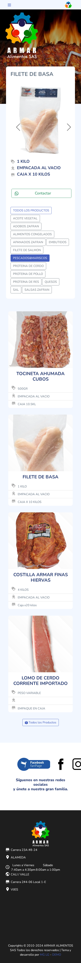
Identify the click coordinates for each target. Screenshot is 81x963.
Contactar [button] (43, 193)
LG (47, 955)
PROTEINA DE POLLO (28, 274)
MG (42, 955)
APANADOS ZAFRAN (28, 242)
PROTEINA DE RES (26, 282)
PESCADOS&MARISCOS (30, 258)
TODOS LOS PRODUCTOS (31, 210)
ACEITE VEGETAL (25, 218)
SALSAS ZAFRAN (36, 290)
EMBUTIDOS (57, 242)
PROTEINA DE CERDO (28, 266)
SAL (16, 290)
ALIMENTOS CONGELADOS (32, 234)
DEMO (56, 955)
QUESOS (51, 282)
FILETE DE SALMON (27, 250)
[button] (15, 121)
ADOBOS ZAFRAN (26, 226)
